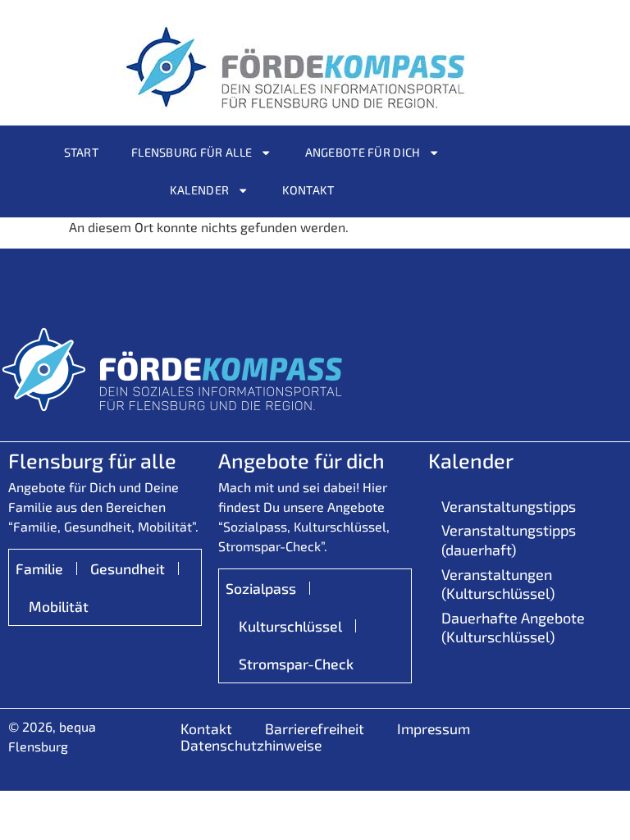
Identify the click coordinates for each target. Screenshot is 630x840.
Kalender (199, 190)
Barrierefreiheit (314, 728)
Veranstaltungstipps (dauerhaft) (508, 539)
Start (81, 152)
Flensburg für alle (191, 152)
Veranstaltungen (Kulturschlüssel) (498, 583)
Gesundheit (127, 568)
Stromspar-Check (296, 664)
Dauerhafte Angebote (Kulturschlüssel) (513, 627)
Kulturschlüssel (290, 626)
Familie (39, 568)
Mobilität (59, 606)
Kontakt (308, 190)
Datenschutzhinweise (251, 745)
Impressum (433, 728)
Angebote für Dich (363, 152)
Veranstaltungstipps (508, 506)
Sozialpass (261, 588)
